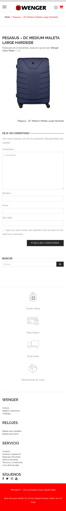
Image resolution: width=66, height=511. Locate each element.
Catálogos (6, 413)
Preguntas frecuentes (11, 457)
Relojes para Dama (10, 434)
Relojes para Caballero (11, 431)
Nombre (7, 193)
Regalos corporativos (11, 411)
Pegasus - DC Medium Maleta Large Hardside (40, 121)
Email (5, 205)
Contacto (6, 451)
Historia (5, 408)
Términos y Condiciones (12, 462)
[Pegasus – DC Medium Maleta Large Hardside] (33, 82)
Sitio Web (7, 218)
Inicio (7, 17)
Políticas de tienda (10, 460)
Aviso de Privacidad (10, 465)
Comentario (8, 149)
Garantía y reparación (11, 454)
